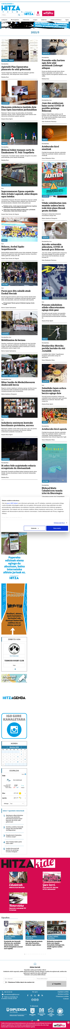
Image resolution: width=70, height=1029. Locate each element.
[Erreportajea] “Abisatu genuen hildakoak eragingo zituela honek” (19, 303)
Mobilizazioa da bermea (13, 340)
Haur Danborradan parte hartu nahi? (14, 842)
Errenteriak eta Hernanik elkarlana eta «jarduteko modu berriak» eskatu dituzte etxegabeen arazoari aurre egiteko (13, 944)
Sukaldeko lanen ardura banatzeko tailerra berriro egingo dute (54, 391)
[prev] (7, 747)
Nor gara (35, 992)
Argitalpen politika (63, 992)
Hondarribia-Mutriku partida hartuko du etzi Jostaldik (53, 348)
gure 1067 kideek (12, 503)
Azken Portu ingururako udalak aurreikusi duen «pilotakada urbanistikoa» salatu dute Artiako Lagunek (19, 210)
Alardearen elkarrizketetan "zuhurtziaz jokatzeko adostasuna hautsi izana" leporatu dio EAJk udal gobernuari (14, 819)
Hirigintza (5, 459)
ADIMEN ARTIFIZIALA (55, 19)
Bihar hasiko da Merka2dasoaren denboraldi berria (18, 383)
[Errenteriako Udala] (32, 1012)
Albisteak (4, 19)
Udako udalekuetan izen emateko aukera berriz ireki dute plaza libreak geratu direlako (54, 207)
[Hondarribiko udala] (41, 1012)
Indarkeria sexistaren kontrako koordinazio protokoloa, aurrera (17, 424)
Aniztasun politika (63, 994)
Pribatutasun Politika (14, 982)
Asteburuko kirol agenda (54, 429)
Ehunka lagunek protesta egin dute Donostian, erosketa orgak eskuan (34, 943)
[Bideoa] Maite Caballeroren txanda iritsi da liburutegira (52, 491)
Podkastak (26, 19)
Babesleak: (35, 1006)
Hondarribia (4, 64)
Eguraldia (14, 771)
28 (17, 762)
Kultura (45, 481)
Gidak (67, 19)
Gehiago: (6, 803)
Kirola (4, 143)
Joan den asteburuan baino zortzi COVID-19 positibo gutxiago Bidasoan (53, 107)
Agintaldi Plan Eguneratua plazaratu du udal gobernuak (16, 68)
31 (18, 751)
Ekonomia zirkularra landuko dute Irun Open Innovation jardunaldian (19, 108)
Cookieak (66, 999)
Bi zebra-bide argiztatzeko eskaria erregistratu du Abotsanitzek (18, 467)
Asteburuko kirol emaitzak (50, 147)
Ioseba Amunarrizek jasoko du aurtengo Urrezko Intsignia (12, 850)
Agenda (35, 19)
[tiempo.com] (25, 774)
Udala (11, 60)
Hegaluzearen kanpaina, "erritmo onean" (14, 836)
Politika (5, 60)
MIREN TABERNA (14, 661)
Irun (2, 188)
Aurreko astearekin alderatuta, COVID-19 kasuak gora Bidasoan (53, 247)
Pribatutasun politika (62, 996)
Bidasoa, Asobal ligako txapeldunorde (12, 248)
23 (25, 759)
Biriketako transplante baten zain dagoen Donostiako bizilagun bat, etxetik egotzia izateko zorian (56, 944)
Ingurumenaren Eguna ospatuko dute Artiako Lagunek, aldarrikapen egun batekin (19, 194)
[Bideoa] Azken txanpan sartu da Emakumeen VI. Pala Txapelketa (17, 151)
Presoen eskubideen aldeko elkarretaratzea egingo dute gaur (53, 307)
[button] (16, 803)
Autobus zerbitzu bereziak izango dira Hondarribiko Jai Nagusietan (14, 828)
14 (17, 756)
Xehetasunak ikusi (59, 523)
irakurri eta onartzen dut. (21, 982)
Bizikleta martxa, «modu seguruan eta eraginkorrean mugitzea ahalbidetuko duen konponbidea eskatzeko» (20, 206)
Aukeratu (33, 528)
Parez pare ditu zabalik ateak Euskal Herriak (16, 292)
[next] (21, 747)
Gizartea (5, 376)
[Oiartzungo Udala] (60, 1012)
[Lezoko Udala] (51, 1012)
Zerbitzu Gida (14, 639)
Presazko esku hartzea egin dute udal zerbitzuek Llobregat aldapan (53, 64)
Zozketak (44, 19)
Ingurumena (6, 185)
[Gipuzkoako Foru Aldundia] (16, 1012)
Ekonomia (5, 103)
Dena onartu (57, 528)
